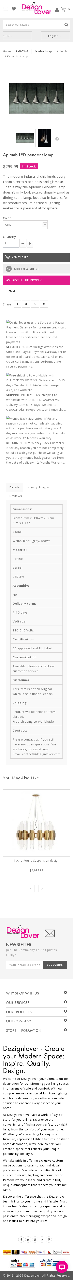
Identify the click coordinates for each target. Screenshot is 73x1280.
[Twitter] (28, 1239)
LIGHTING (22, 51)
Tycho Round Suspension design (36, 860)
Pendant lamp (43, 51)
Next (57, 139)
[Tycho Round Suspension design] (36, 823)
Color (7, 218)
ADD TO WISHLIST (26, 269)
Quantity (9, 237)
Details (14, 487)
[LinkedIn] (42, 1239)
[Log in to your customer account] (57, 10)
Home (7, 51)
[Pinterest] (35, 1239)
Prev (30, 888)
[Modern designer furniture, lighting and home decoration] (36, 8)
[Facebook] (21, 1239)
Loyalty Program (39, 487)
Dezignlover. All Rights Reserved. (47, 1275)
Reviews (15, 496)
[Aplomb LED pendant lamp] (36, 98)
